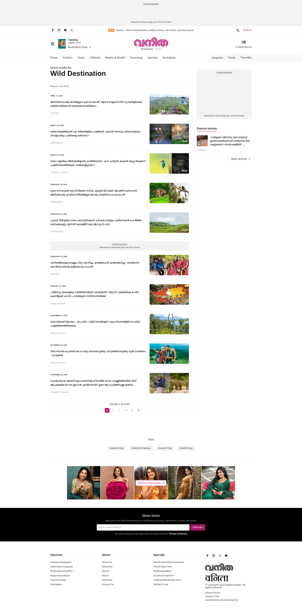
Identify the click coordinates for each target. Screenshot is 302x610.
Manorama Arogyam (61, 566)
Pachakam (168, 57)
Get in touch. (165, 22)
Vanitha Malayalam (61, 562)
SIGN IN (247, 30)
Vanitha (73, 39)
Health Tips (186, 448)
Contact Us (108, 584)
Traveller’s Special (59, 172)
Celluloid (94, 57)
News (81, 57)
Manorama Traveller (61, 571)
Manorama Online (60, 575)
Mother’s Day (160, 584)
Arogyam (217, 57)
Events (105, 571)
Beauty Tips (165, 448)
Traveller (246, 57)
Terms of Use (212, 596)
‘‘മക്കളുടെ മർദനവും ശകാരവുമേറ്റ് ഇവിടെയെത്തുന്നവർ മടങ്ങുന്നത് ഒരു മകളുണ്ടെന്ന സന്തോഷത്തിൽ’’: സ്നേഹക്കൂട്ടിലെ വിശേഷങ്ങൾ (230, 143)
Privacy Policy (212, 592)
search (238, 30)
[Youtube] (65, 30)
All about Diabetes (163, 575)
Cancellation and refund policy (221, 600)
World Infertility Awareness (168, 562)
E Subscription (244, 46)
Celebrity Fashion (141, 448)
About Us (107, 562)
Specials (153, 57)
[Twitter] (71, 30)
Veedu (232, 57)
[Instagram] (59, 30)
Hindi (158, 49)
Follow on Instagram (149, 482)
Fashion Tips (116, 448)
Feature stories (207, 128)
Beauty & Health (115, 57)
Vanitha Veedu (58, 580)
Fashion (68, 57)
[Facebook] (52, 30)
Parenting (136, 57)
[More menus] (52, 44)
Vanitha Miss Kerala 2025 (167, 580)
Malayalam (147, 49)
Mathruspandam (162, 571)
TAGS (151, 439)
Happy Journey (57, 303)
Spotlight (55, 113)
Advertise (107, 580)
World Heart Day (162, 566)
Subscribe (107, 566)
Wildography (56, 143)
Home (54, 57)
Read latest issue (77, 47)
